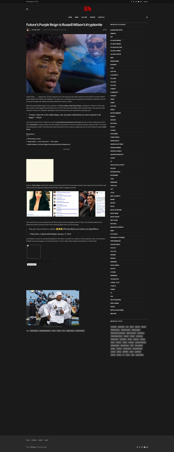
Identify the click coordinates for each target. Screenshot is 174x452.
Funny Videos (114, 137)
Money (112, 199)
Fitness (113, 130)
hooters (119, 348)
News (76, 17)
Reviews (113, 255)
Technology (114, 279)
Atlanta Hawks (115, 51)
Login (146, 1)
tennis (119, 354)
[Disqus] (66, 359)
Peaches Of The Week (117, 237)
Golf (132, 345)
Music (112, 206)
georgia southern (140, 342)
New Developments (117, 227)
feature (142, 339)
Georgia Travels (116, 151)
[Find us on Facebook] (131, 1)
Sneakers (113, 262)
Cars (112, 68)
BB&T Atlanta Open (116, 336)
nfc (64, 330)
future (59, 330)
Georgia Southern (116, 144)
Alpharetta (121, 326)
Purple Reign (36, 185)
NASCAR (125, 351)
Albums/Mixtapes (116, 30)
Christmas (123, 339)
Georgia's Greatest (117, 154)
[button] (39, 204)
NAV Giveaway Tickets (34, 139)
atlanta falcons (126, 330)
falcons (136, 339)
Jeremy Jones (36, 29)
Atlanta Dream (115, 44)
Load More (66, 149)
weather (113, 313)
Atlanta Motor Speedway (118, 333)
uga (133, 354)
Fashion (113, 120)
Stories (113, 272)
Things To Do (114, 282)
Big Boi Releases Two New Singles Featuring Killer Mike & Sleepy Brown (49, 144)
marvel (113, 351)
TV (111, 293)
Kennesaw (113, 182)
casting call (114, 339)
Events (112, 116)
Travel (112, 289)
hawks (113, 348)
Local (112, 192)
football (118, 342)
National (113, 223)
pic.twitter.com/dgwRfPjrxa (87, 229)
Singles (113, 258)
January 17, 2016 (47, 29)
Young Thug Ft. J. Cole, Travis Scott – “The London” (43, 141)
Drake (129, 339)
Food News (114, 134)
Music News (114, 213)
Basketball (141, 333)
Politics (113, 251)
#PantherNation (69, 229)
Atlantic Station (131, 333)
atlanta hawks (136, 330)
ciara (53, 330)
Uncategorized (115, 300)
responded (33, 124)
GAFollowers (33, 447)
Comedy (113, 89)
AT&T (131, 326)
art (127, 326)
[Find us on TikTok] (141, 1)
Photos (113, 248)
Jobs (112, 179)
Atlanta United (115, 54)
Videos (112, 306)
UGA (111, 296)
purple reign (70, 330)
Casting (113, 71)
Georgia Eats (114, 140)
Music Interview (116, 210)
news (131, 351)
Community (114, 92)
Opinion (92, 17)
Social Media (114, 265)
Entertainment (115, 113)
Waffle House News (117, 310)
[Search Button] (147, 17)
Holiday (113, 168)
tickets (113, 286)
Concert (113, 96)
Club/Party (114, 75)
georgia (131, 342)
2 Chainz (113, 326)
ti (123, 354)
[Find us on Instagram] (136, 1)
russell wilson (80, 330)
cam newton (34, 330)
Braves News (114, 61)
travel (127, 354)
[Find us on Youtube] (138, 1)
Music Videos (114, 217)
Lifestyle (101, 17)
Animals (113, 33)
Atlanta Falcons (116, 47)
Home (70, 17)
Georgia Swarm (115, 147)
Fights (112, 127)
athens (137, 326)
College (113, 78)
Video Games (114, 303)
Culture (84, 17)
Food (112, 342)
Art (111, 37)
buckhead (139, 336)
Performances (115, 241)
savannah (138, 351)
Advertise (33, 440)
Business (113, 64)
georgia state (115, 345)
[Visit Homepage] (87, 9)
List (111, 189)
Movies (112, 203)
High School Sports (117, 165)
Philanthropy (115, 244)
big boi (126, 336)
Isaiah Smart (127, 348)
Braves (132, 336)
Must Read (114, 220)
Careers (40, 440)
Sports (113, 268)
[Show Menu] (27, 9)
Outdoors (113, 234)
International (115, 172)
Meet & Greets (115, 196)
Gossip (112, 158)
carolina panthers (45, 330)
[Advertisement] (39, 170)
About (28, 440)
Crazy (112, 99)
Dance (112, 109)
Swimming (113, 275)
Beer (111, 57)
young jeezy (139, 354)
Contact (46, 440)
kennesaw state (137, 348)
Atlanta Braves (115, 40)
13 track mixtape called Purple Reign (69, 106)
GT (111, 161)
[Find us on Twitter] (133, 1)
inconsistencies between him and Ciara (68, 122)
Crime (112, 102)
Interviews (114, 175)
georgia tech (124, 345)
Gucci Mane (138, 345)
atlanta (143, 326)
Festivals (113, 123)
